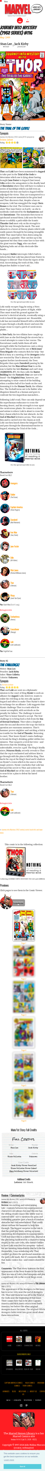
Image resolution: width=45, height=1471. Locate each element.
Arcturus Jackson (7, 684)
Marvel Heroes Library (22, 1433)
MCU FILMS (22, 1391)
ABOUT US (33, 1391)
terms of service (28, 1400)
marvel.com (38, 1400)
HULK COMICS (30, 1382)
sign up (8, 1400)
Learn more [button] (9, 1460)
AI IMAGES (6, 1391)
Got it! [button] (22, 1466)
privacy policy (17, 1400)
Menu (6, 1)
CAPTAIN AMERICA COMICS (13, 1382)
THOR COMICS (27, 1385)
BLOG (14, 1391)
